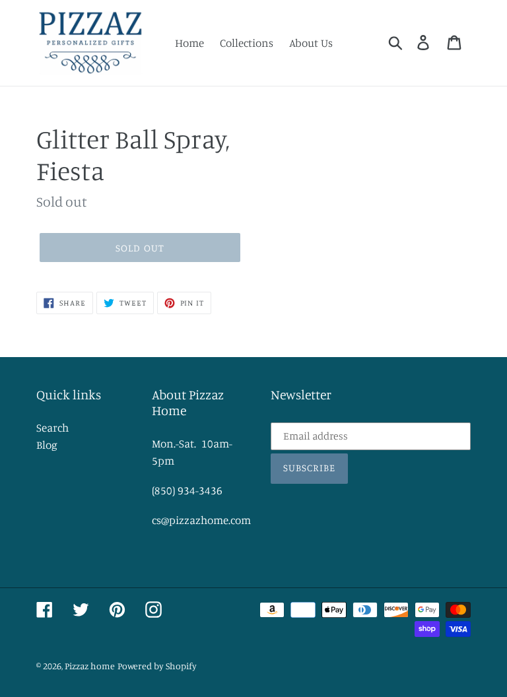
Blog (46, 444)
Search (52, 427)
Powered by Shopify (157, 665)
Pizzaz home (90, 665)
